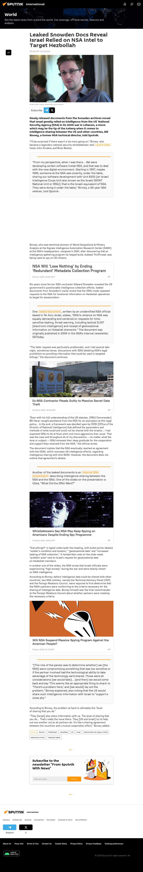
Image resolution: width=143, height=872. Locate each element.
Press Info (19, 843)
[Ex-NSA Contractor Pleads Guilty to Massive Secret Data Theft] (71, 379)
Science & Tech (65, 819)
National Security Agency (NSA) (96, 732)
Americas (17, 819)
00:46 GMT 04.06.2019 (40, 51)
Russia (28, 819)
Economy (39, 819)
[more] (109, 276)
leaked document (50, 311)
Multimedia (81, 819)
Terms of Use (33, 843)
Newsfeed (64, 732)
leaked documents (38, 737)
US (72, 732)
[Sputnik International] (13, 6)
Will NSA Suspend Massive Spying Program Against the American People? (70, 642)
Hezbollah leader (54, 737)
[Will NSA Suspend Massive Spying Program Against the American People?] (71, 619)
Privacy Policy (76, 843)
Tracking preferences (114, 843)
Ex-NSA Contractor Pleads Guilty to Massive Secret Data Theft (71, 402)
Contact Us (47, 843)
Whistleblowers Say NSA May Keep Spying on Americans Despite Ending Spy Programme (63, 532)
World (33, 732)
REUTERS (34, 104)
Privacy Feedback (93, 843)
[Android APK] (11, 854)
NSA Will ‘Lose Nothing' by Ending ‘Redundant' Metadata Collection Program (69, 268)
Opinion (42, 732)
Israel (78, 732)
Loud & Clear (103, 144)
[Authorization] (125, 4)
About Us (7, 843)
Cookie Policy (61, 843)
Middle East (52, 732)
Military (51, 819)
